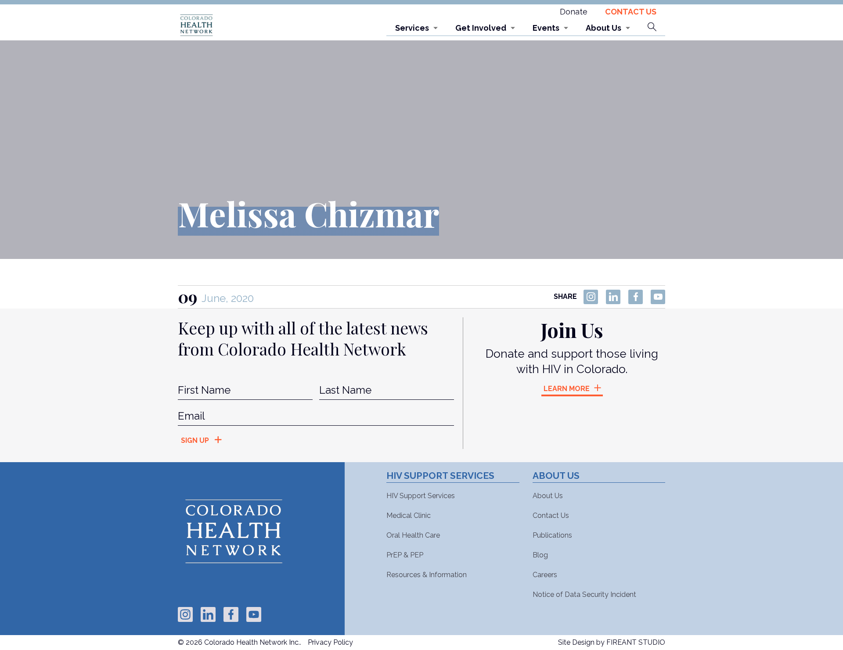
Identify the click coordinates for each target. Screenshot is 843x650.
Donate (573, 11)
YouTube (658, 297)
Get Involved (480, 27)
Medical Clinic (408, 515)
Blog (540, 555)
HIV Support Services (420, 496)
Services (412, 27)
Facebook (635, 297)
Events (546, 27)
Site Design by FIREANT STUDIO (611, 642)
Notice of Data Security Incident (584, 594)
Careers (545, 575)
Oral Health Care (413, 535)
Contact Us (630, 11)
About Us (603, 27)
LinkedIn (613, 297)
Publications (552, 535)
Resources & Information (426, 575)
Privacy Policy (330, 642)
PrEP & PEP (404, 555)
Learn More (567, 388)
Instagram (591, 297)
